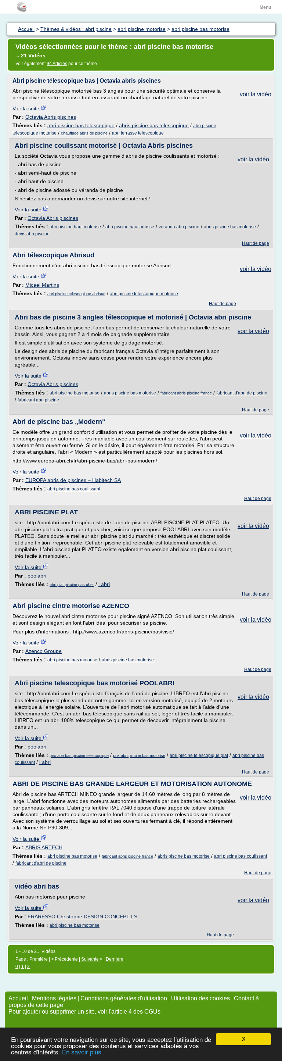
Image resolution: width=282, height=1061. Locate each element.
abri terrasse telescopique (138, 133)
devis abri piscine (32, 233)
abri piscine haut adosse (129, 226)
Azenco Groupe (43, 651)
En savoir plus (81, 1052)
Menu (265, 7)
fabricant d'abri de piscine (241, 393)
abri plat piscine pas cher (72, 584)
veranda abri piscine (179, 226)
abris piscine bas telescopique (154, 125)
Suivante (90, 959)
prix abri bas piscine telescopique (79, 755)
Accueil (18, 998)
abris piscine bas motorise (230, 226)
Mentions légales (54, 998)
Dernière (114, 959)
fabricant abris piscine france (186, 393)
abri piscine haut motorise (75, 226)
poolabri (37, 576)
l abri (104, 584)
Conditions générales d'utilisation (123, 998)
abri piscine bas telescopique (81, 125)
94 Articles (57, 63)
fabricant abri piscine (38, 400)
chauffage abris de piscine (84, 133)
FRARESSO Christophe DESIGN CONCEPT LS (82, 916)
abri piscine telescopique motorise (144, 293)
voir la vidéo (255, 94)
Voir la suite (26, 108)
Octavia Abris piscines (50, 117)
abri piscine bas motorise (75, 393)
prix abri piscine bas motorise (139, 755)
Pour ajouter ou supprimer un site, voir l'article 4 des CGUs (84, 1011)
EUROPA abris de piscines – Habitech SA (73, 480)
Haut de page (255, 243)
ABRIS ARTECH (43, 847)
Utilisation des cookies (200, 998)
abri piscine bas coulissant (73, 489)
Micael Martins (42, 285)
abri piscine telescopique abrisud (76, 294)
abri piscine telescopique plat (199, 755)
